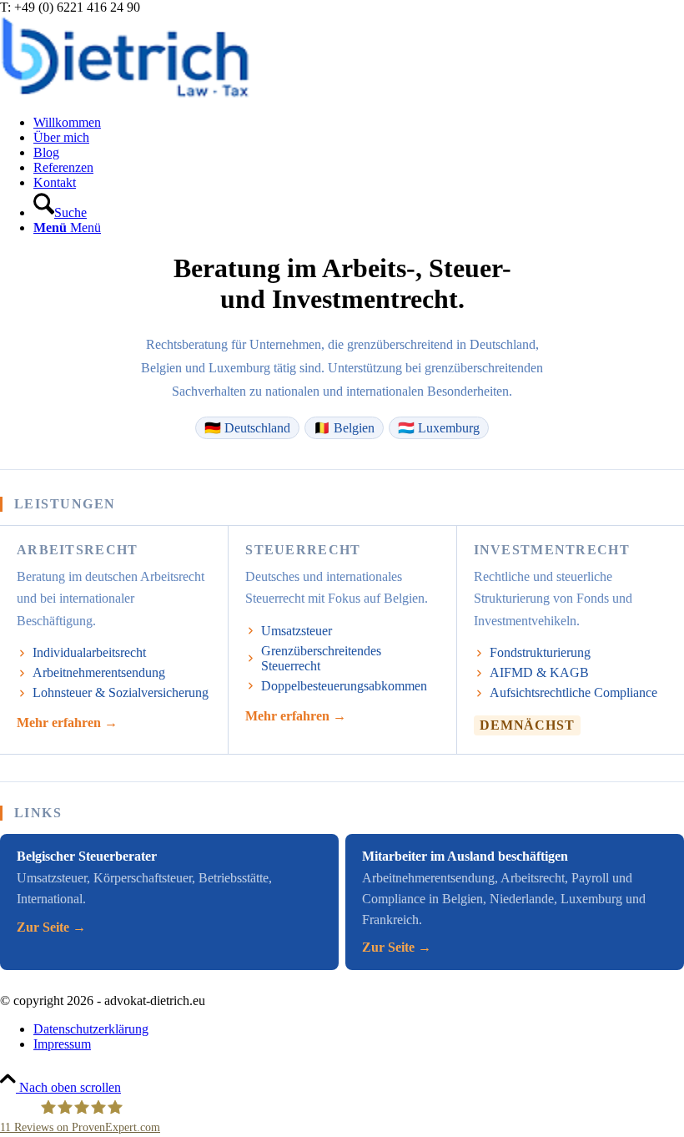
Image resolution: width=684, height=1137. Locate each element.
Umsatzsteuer (296, 631)
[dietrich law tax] (125, 94)
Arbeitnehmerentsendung (99, 672)
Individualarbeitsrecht (89, 652)
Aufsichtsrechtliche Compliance (573, 692)
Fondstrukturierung (540, 652)
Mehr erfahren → (67, 722)
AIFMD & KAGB (539, 672)
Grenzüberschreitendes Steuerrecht (321, 658)
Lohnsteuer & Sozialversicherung (121, 692)
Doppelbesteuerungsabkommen (344, 686)
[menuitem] (358, 122)
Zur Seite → (51, 927)
